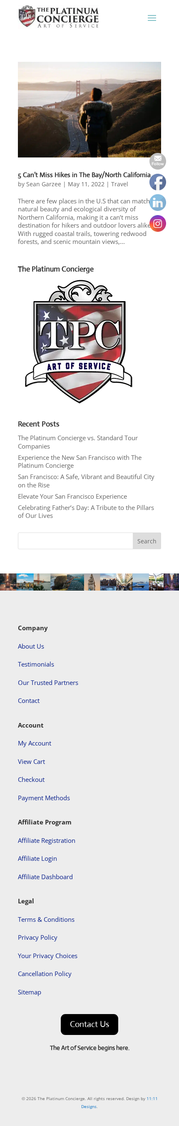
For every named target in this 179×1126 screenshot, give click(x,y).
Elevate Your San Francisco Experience (72, 496)
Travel (119, 184)
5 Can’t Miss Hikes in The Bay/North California (84, 174)
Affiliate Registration (46, 840)
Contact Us (89, 1024)
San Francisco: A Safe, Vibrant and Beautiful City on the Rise (86, 480)
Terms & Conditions (46, 919)
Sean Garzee (43, 184)
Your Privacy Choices (47, 955)
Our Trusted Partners (48, 682)
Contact (29, 700)
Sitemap (29, 992)
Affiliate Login (37, 858)
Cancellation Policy (45, 973)
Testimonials (36, 664)
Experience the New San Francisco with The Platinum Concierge (80, 461)
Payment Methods (44, 798)
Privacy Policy (37, 937)
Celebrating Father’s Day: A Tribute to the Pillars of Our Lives (86, 511)
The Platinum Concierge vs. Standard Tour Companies (78, 442)
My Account (34, 743)
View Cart (31, 761)
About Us (31, 646)
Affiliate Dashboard (45, 876)
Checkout (31, 779)
